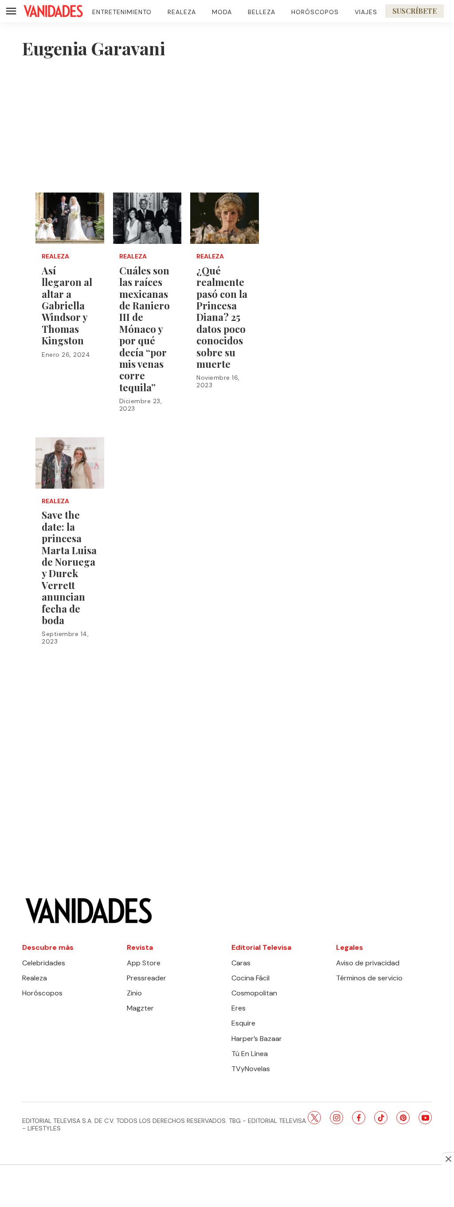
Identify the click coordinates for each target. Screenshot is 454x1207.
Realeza (182, 12)
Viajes (366, 12)
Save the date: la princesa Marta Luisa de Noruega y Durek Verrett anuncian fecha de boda (69, 567)
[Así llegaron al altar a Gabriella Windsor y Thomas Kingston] (69, 218)
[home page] (53, 11)
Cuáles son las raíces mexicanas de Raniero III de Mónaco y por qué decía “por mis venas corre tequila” (144, 329)
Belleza (261, 12)
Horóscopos (315, 12)
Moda (222, 12)
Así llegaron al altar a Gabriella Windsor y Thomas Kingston (67, 305)
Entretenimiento (122, 12)
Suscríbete (414, 10)
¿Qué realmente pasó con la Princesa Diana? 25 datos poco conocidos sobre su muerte (221, 317)
